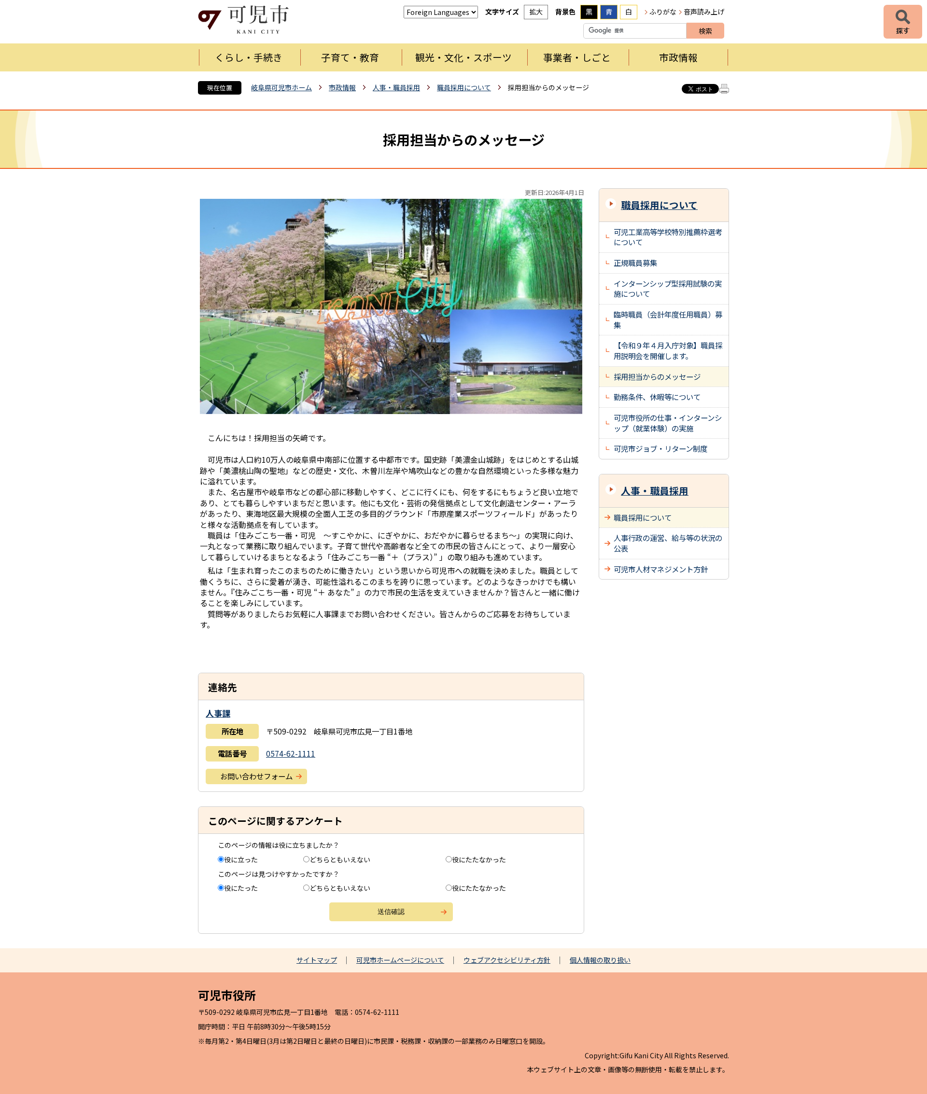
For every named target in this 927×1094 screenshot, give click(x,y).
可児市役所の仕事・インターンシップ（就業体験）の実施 (668, 422)
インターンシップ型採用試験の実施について (668, 288)
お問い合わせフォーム (256, 776)
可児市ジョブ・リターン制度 (660, 448)
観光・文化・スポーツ (463, 57)
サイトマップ (316, 960)
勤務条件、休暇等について (657, 396)
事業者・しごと (577, 57)
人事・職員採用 (396, 87)
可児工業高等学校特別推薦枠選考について (668, 237)
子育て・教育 (350, 57)
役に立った (241, 859)
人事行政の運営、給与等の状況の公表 (668, 543)
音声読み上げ (704, 11)
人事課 (218, 713)
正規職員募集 (635, 262)
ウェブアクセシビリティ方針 (507, 960)
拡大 (536, 11)
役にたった (241, 888)
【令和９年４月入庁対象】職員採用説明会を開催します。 (668, 350)
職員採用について (464, 87)
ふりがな (662, 11)
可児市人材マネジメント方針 (661, 569)
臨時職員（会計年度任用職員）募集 (668, 319)
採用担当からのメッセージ (657, 376)
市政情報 (678, 57)
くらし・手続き (248, 57)
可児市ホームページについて (400, 960)
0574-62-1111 (290, 753)
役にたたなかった (479, 859)
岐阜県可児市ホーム (281, 87)
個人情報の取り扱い (600, 960)
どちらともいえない (339, 859)
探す (903, 22)
